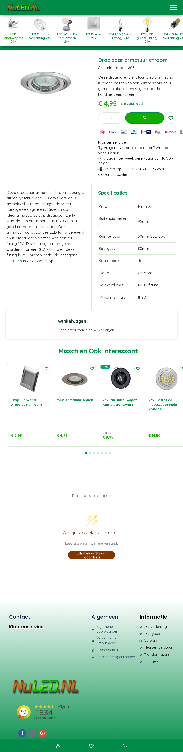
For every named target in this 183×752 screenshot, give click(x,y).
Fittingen (15, 260)
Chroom (145, 272)
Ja (140, 260)
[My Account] (58, 746)
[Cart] (125, 746)
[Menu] (173, 7)
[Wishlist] (91, 746)
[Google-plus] (43, 733)
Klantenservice (26, 627)
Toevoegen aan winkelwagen (144, 118)
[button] (86, 453)
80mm (143, 248)
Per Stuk (145, 206)
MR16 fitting (148, 285)
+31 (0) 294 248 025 (139, 169)
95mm (143, 221)
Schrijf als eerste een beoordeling (91, 555)
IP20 (142, 297)
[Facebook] (22, 733)
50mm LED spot (152, 236)
